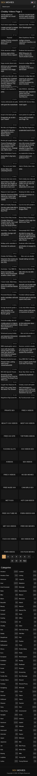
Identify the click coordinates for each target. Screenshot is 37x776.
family (9, 672)
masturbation (27, 591)
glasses (9, 703)
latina (9, 761)
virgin (27, 730)
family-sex (9, 676)
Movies (7, 2)
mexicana (27, 598)
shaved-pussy (27, 684)
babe (9, 591)
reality (27, 660)
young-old (27, 757)
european (9, 656)
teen (27, 707)
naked (27, 602)
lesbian (27, 571)
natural (27, 606)
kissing (9, 753)
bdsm (9, 598)
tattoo (27, 699)
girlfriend (9, 699)
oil (27, 622)
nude (27, 614)
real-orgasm (27, 656)
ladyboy (9, 757)
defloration (9, 641)
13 (16, 561)
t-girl (27, 691)
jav (9, 745)
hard (9, 718)
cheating (9, 622)
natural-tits (27, 610)
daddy (9, 633)
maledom (27, 583)
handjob (9, 715)
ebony (9, 649)
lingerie (27, 579)
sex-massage (27, 676)
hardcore (9, 722)
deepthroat (9, 637)
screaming (27, 672)
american (9, 579)
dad (9, 629)
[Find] (34, 6)
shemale (27, 687)
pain (27, 637)
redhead (27, 664)
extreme (9, 664)
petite (27, 653)
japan (9, 738)
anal (9, 583)
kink (9, 749)
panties (27, 641)
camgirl (9, 610)
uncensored (27, 711)
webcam (27, 738)
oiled (27, 626)
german (9, 695)
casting (9, 618)
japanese (9, 742)
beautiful (9, 602)
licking (27, 575)
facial (9, 668)
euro (9, 653)
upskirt (27, 722)
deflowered (9, 645)
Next (24, 561)
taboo (27, 695)
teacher (27, 703)
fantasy (9, 684)
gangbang (9, 687)
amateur (9, 571)
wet (27, 742)
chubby (9, 626)
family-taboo (9, 680)
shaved (27, 680)
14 (20, 561)
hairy (9, 707)
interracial (9, 730)
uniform (27, 718)
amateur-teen (9, 575)
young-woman (27, 761)
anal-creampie (9, 587)
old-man (27, 633)
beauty (9, 606)
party (27, 645)
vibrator (27, 726)
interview (9, 734)
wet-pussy (27, 745)
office (27, 618)
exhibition (9, 660)
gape (9, 691)
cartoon (9, 614)
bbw (9, 595)
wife (27, 753)
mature (27, 595)
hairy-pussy (9, 711)
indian (9, 726)
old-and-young (27, 629)
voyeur (27, 734)
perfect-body (27, 649)
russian (27, 668)
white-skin (27, 749)
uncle (27, 715)
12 (12, 561)
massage (27, 587)
